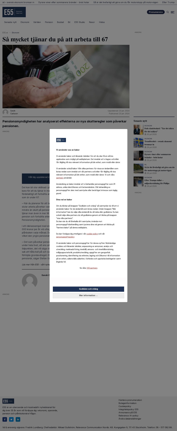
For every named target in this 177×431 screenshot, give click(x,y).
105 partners (92, 268)
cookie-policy (92, 234)
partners (59, 178)
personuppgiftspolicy (65, 237)
